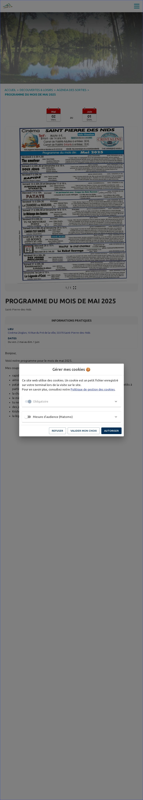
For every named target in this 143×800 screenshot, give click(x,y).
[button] (71, 401)
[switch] (26, 417)
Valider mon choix (83, 430)
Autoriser (111, 430)
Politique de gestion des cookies (93, 389)
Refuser (57, 430)
